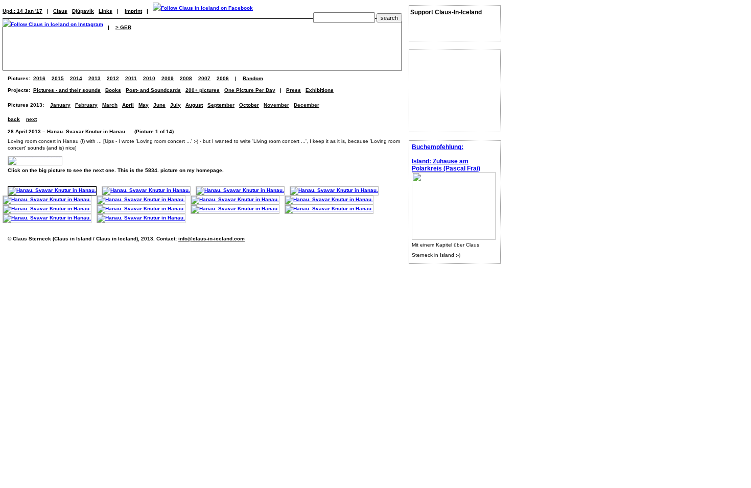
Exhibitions (320, 90)
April (128, 105)
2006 (223, 78)
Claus (60, 11)
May (143, 105)
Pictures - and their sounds (67, 90)
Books (113, 90)
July (175, 105)
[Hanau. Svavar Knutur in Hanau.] (52, 190)
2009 (167, 78)
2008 (186, 78)
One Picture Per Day (249, 90)
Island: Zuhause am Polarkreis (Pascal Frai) (446, 165)
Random (253, 78)
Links (105, 11)
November (276, 105)
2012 (113, 78)
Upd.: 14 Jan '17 (22, 11)
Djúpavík (83, 11)
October (249, 105)
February (86, 105)
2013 (94, 78)
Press (293, 90)
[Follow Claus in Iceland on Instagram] (53, 27)
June (159, 105)
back (14, 119)
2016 (39, 78)
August (194, 105)
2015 (58, 78)
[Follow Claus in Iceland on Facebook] (203, 11)
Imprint (133, 11)
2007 (204, 78)
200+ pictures (202, 90)
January (60, 105)
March (110, 105)
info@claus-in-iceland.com (211, 238)
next (31, 119)
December (306, 105)
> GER (123, 27)
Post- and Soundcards (153, 90)
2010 (149, 78)
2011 (131, 78)
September (220, 105)
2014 (76, 78)
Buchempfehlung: (437, 147)
